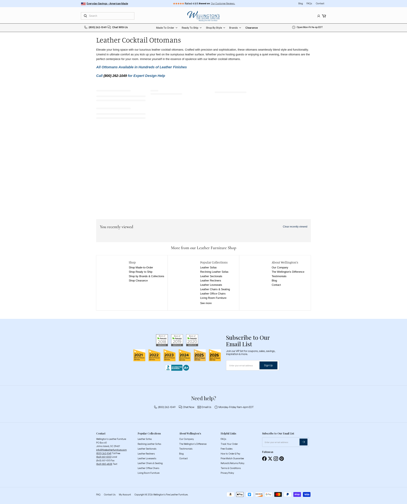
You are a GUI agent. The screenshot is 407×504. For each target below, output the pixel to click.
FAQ (98, 494)
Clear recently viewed (295, 226)
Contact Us (110, 494)
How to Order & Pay (230, 453)
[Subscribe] (303, 442)
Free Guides (227, 448)
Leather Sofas (208, 267)
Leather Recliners (210, 280)
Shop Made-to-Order (141, 267)
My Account (125, 494)
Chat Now (188, 407)
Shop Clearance (138, 280)
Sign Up (268, 365)
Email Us (206, 407)
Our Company (280, 267)
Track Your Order (229, 444)
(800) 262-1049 (98, 27)
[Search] (85, 15)
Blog (300, 3)
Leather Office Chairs (213, 293)
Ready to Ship (190, 27)
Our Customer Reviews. (223, 3)
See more (206, 303)
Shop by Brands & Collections (146, 276)
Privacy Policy (227, 473)
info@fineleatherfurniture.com (111, 449)
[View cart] (324, 16)
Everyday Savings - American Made (107, 3)
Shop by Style (214, 27)
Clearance (251, 27)
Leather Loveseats (211, 284)
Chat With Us (120, 27)
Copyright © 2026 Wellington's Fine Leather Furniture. (161, 494)
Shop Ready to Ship (140, 271)
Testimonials (279, 276)
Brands (233, 27)
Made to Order (165, 27)
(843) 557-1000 (103, 456)
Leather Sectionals (211, 276)
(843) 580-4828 (104, 464)
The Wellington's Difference (288, 271)
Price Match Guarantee (232, 458)
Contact (320, 3)
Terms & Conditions (231, 468)
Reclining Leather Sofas (214, 271)
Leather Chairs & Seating (215, 289)
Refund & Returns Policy (232, 463)
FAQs (310, 3)
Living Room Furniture (213, 297)
